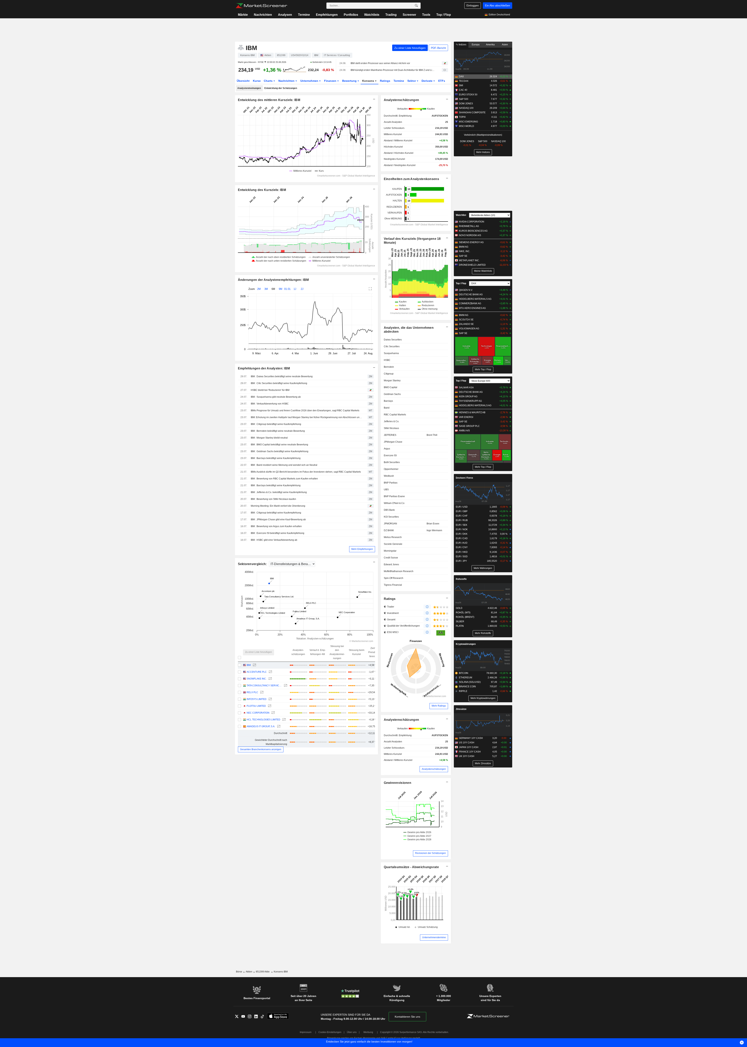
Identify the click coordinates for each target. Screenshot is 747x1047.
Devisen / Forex (464, 477)
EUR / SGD (462, 556)
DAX (461, 76)
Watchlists (371, 14)
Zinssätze (461, 709)
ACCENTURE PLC (257, 672)
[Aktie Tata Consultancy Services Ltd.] (285, 686)
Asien (505, 44)
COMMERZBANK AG (470, 303)
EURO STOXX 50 (468, 94)
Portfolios (351, 14)
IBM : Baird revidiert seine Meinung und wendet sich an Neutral (284, 465)
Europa (476, 44)
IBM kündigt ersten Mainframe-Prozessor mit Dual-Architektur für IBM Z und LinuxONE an (393, 70)
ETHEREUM (465, 677)
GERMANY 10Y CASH (471, 738)
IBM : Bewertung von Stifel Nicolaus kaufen (273, 499)
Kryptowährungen (466, 644)
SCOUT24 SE (466, 319)
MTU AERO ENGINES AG (472, 308)
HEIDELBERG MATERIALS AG (475, 299)
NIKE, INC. (464, 251)
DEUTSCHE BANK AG (471, 294)
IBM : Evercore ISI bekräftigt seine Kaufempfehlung (277, 533)
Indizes (462, 44)
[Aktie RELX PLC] (261, 692)
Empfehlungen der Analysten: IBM (264, 368)
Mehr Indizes (483, 152)
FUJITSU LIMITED (256, 706)
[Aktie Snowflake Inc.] (270, 679)
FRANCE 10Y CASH (470, 751)
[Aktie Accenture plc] (270, 672)
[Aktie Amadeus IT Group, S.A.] (278, 726)
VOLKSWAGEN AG (469, 328)
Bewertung (349, 80)
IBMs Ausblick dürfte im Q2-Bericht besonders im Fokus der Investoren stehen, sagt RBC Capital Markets (306, 471)
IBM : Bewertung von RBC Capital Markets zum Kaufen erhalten (284, 478)
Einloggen (472, 5)
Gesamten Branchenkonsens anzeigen (260, 749)
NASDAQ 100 (466, 108)
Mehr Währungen (483, 568)
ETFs (441, 80)
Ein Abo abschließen (497, 5)
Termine (304, 14)
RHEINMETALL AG (469, 226)
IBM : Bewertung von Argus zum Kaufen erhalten (276, 526)
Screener (409, 14)
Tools (426, 14)
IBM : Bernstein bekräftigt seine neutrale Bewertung (278, 431)
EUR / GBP (461, 511)
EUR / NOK (462, 529)
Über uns (352, 1032)
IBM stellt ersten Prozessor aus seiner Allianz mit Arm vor (380, 63)
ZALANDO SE (466, 324)
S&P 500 (463, 99)
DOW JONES (466, 103)
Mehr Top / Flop (483, 369)
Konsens (368, 80)
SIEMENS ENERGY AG (471, 242)
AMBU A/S (464, 430)
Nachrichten (263, 14)
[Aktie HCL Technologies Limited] (283, 720)
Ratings (385, 80)
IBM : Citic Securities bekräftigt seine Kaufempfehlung (279, 383)
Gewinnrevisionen (397, 782)
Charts (268, 80)
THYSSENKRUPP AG (470, 401)
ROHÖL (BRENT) (465, 617)
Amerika (490, 44)
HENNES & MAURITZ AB (472, 412)
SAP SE (463, 256)
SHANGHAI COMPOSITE (472, 112)
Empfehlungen (327, 14)
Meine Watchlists (483, 271)
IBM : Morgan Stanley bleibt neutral (269, 437)
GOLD (459, 608)
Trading (391, 14)
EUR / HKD (462, 552)
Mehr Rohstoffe (483, 633)
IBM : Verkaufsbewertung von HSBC (270, 403)
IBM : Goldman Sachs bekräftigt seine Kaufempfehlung (279, 451)
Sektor (412, 80)
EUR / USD (462, 506)
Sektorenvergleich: (253, 564)
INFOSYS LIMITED (257, 699)
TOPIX (462, 117)
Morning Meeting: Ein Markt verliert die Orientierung (278, 506)
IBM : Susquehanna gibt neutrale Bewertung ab (276, 397)
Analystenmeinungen (249, 88)
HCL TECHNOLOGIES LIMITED (263, 719)
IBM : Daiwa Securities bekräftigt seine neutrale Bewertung (282, 376)
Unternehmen (309, 80)
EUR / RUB (462, 520)
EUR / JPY (461, 561)
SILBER (460, 621)
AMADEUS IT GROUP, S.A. (261, 726)
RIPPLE (463, 691)
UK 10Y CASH (466, 756)
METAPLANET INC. (469, 260)
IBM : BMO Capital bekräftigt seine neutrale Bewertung (279, 444)
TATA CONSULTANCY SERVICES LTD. (264, 685)
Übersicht (243, 80)
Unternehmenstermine (434, 937)
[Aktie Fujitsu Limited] (269, 706)
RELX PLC (252, 692)
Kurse (257, 80)
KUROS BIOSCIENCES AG (473, 230)
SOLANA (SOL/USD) (470, 682)
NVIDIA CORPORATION (471, 221)
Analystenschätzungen (401, 719)
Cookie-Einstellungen (329, 1032)
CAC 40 (463, 90)
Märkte (243, 14)
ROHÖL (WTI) (463, 612)
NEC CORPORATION (258, 712)
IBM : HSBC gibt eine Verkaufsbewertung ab (274, 540)
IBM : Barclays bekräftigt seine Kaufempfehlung (276, 458)
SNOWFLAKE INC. (257, 678)
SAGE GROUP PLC (469, 426)
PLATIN (460, 626)
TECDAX (463, 81)
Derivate (427, 80)
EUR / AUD (461, 543)
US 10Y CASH (466, 742)
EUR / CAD (462, 538)
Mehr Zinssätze (483, 763)
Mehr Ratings (439, 705)
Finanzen (330, 80)
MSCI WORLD (466, 126)
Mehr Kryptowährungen (483, 698)
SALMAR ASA (466, 387)
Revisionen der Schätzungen (430, 853)
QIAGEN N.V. (466, 290)
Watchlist (461, 215)
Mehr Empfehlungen (362, 549)
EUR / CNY (462, 547)
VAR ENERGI (466, 417)
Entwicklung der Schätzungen (280, 88)
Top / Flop (443, 14)
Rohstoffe (461, 579)
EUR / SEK (461, 525)
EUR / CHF (461, 515)
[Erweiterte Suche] (416, 6)
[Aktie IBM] (254, 665)
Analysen (285, 14)
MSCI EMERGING (468, 121)
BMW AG (463, 246)
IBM (249, 665)
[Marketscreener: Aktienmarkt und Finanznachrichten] (261, 6)
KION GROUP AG (468, 396)
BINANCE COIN (467, 686)
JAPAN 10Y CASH (468, 747)
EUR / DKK (461, 534)
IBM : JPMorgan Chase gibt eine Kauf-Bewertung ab (278, 519)
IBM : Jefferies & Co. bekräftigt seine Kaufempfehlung (279, 492)
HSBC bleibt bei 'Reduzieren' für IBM (270, 390)
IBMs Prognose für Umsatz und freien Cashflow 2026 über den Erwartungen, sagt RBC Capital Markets (305, 410)
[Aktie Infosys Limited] (270, 699)
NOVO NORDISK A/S (470, 235)
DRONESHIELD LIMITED (472, 265)
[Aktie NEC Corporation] (273, 713)
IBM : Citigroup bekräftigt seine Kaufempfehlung (276, 424)
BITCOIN (463, 673)
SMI (461, 85)
